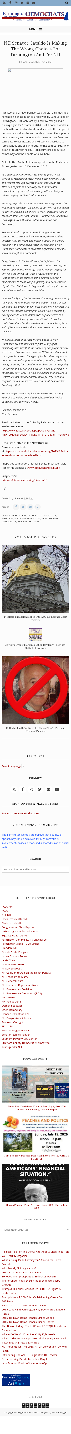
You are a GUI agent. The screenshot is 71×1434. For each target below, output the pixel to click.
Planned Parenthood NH (16, 1014)
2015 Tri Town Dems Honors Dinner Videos (28, 1317)
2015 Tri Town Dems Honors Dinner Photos (28, 1322)
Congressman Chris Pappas (18, 927)
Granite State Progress (15, 952)
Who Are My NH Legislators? (19, 1268)
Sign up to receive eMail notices (20, 813)
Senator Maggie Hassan (16, 1030)
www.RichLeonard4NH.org (44, 467)
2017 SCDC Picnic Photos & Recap (22, 1272)
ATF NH (6, 914)
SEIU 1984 (8, 1026)
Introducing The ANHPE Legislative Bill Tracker (29, 1355)
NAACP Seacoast (12, 968)
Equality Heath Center (15, 935)
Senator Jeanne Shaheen (16, 1034)
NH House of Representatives (20, 985)
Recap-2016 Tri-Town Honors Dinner (24, 1305)
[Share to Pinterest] (30, 507)
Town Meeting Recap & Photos (20, 1342)
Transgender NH (12, 1047)
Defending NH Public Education (20, 931)
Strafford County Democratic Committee (26, 1042)
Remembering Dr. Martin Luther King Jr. (25, 1359)
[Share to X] (23, 507)
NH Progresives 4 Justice (17, 1018)
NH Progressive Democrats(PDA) (22, 993)
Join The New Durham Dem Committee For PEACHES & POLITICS (36, 1157)
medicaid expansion (27, 518)
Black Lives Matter (13, 923)
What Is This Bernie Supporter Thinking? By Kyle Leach (34, 1338)
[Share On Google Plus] (37, 507)
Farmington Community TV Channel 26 (24, 939)
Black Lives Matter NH (15, 919)
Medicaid (7, 518)
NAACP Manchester (13, 964)
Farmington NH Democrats (26, 1412)
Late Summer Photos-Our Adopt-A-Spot (25, 1363)
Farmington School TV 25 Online (20, 943)
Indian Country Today (14, 956)
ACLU (5, 910)
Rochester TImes (28, 521)
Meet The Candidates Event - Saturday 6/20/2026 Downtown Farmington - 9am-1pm (37, 1108)
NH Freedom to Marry (15, 976)
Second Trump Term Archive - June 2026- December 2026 (36, 1206)
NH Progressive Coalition (17, 989)
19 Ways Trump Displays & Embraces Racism (29, 1276)
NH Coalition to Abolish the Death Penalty (26, 972)
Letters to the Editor (42, 515)
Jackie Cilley (8, 960)
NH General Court (12, 981)
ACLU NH (7, 906)
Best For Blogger (59, 1412)
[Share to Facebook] (16, 507)
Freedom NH (9, 948)
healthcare (19, 515)
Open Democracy (12, 1009)
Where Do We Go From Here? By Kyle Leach (28, 1334)
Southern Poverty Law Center (19, 1038)
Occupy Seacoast (12, 1005)
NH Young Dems (12, 1001)
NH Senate (8, 997)
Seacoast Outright (12, 1022)
